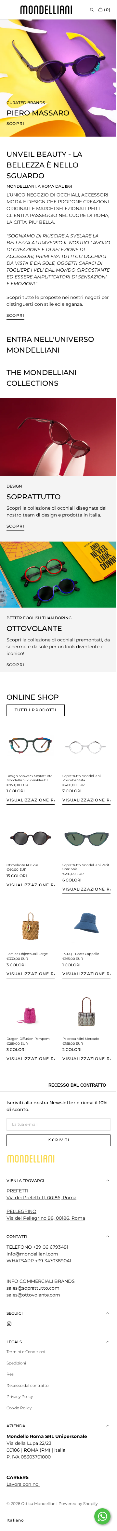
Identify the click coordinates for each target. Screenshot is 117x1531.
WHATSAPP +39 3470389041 (38, 1263)
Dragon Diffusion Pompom (28, 1040)
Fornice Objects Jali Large (27, 958)
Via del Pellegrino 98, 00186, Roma (45, 1220)
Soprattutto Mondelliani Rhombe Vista (79, 783)
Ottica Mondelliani (39, 1505)
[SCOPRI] (56, 442)
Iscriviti (56, 1142)
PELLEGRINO (21, 1213)
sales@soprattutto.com (32, 1290)
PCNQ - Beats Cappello (78, 958)
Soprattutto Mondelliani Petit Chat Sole (79, 874)
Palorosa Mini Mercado (78, 1040)
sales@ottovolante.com (33, 1297)
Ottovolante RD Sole (22, 872)
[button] (10, 10)
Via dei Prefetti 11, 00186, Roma (41, 1199)
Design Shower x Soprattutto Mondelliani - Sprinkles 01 (26, 785)
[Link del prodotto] (29, 774)
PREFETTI (17, 1193)
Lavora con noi (23, 1486)
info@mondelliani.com (32, 1256)
